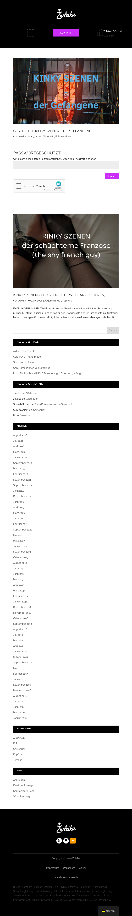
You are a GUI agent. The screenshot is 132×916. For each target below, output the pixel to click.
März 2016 (19, 712)
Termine (17, 760)
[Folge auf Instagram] (66, 841)
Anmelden (19, 780)
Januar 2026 (20, 457)
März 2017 (18, 668)
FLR (57, 136)
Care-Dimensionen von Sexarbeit (31, 368)
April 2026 (18, 446)
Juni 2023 (18, 502)
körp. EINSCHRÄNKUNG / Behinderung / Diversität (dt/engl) (47, 373)
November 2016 (22, 690)
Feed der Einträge (23, 785)
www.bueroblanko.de (66, 877)
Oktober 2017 (20, 657)
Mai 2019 (18, 579)
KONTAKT (66, 32)
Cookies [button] (82, 868)
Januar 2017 (19, 679)
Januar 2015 (20, 718)
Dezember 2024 (22, 479)
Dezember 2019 (22, 551)
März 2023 (19, 513)
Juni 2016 (18, 707)
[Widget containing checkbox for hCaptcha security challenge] (39, 185)
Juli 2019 (18, 568)
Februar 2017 (20, 673)
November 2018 (22, 612)
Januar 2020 (20, 546)
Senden (111, 176)
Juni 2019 (18, 573)
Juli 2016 (18, 701)
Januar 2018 (20, 651)
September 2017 (22, 662)
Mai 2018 (18, 640)
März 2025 (19, 468)
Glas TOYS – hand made (27, 356)
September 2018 (22, 623)
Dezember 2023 (22, 496)
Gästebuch (32, 393)
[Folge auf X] (59, 841)
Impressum (52, 868)
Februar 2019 (20, 596)
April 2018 (18, 646)
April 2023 (18, 507)
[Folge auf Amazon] (73, 841)
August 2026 (20, 435)
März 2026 (19, 452)
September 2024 (22, 485)
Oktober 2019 (20, 557)
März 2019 (19, 590)
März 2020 (19, 540)
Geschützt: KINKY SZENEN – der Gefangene (52, 131)
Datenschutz (68, 868)
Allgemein (48, 136)
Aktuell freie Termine (24, 351)
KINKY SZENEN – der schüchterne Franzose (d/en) (59, 295)
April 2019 (18, 585)
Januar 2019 (20, 601)
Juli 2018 (18, 634)
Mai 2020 (18, 535)
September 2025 (22, 463)
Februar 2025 (20, 474)
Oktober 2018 (20, 618)
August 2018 (20, 629)
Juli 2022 (18, 518)
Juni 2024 (18, 490)
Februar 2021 (20, 524)
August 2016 (20, 696)
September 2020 (22, 529)
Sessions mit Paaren (24, 362)
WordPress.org (21, 796)
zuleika (22, 136)
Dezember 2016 (22, 684)
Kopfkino (66, 136)
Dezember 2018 (22, 607)
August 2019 (20, 562)
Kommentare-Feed (24, 791)
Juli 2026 (18, 440)
